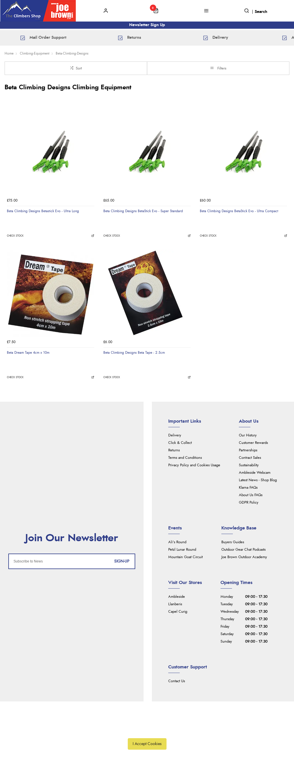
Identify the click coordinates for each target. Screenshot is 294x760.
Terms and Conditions (185, 458)
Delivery (174, 435)
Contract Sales (250, 458)
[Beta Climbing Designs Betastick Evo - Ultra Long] (50, 151)
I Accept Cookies (147, 744)
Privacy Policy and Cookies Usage (194, 465)
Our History (248, 435)
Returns (174, 450)
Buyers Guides (232, 542)
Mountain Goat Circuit (185, 557)
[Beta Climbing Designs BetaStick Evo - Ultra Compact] (243, 151)
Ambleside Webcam (254, 473)
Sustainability (249, 465)
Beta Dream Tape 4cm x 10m (28, 352)
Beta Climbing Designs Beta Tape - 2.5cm (134, 352)
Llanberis (175, 604)
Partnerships (248, 450)
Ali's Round (177, 542)
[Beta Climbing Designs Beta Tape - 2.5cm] (147, 293)
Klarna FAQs (248, 488)
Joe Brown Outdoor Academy (244, 557)
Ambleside (176, 597)
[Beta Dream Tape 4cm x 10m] (50, 293)
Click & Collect (180, 443)
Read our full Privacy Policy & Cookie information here (147, 730)
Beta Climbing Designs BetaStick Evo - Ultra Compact (239, 211)
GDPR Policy (248, 502)
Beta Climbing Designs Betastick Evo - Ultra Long (43, 211)
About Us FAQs (250, 495)
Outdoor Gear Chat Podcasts (243, 550)
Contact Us (176, 681)
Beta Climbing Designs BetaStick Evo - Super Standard (143, 211)
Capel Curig (177, 612)
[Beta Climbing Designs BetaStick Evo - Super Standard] (147, 151)
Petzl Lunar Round (182, 550)
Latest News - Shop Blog (258, 480)
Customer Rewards (253, 443)
